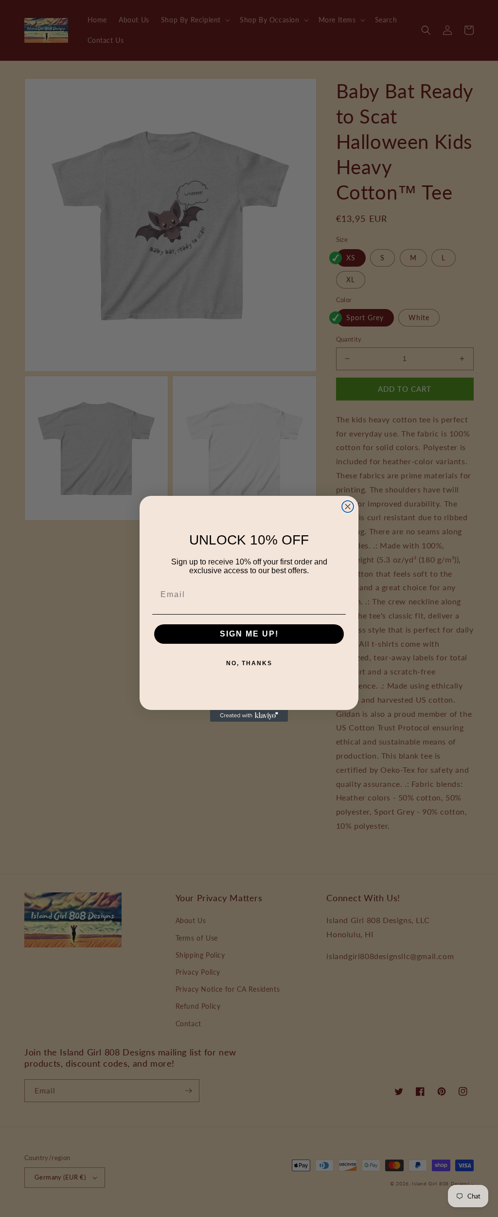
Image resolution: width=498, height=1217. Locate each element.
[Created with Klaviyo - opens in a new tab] (249, 716)
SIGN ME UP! (249, 634)
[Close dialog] (348, 506)
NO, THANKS (249, 663)
